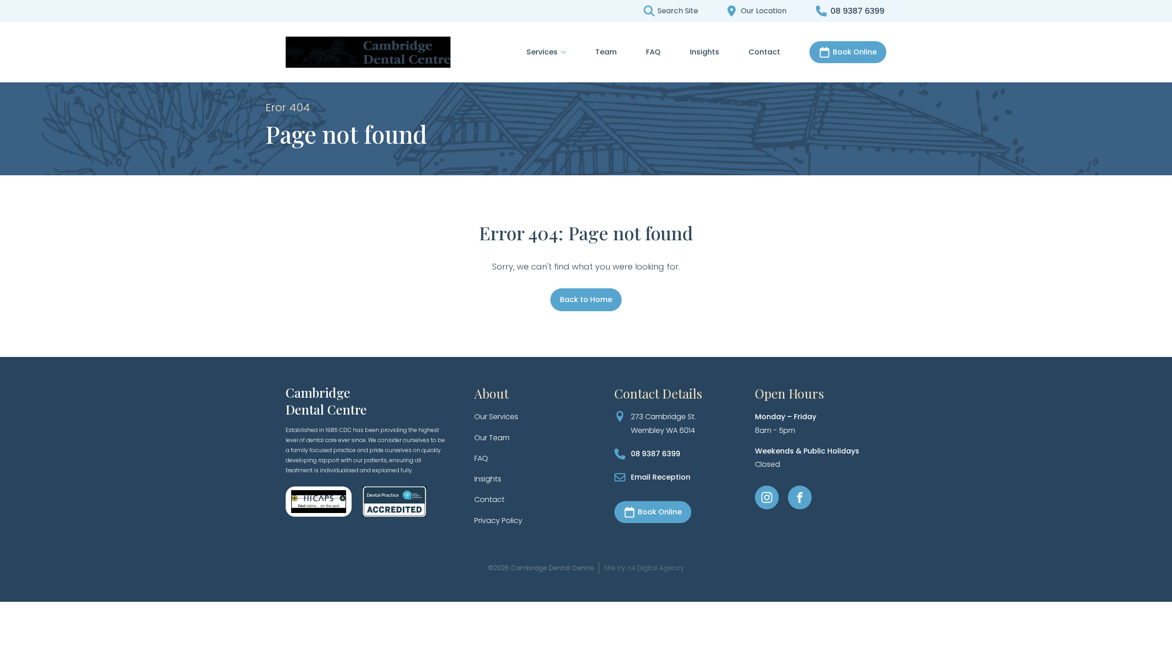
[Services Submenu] (562, 52)
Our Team (492, 437)
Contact (764, 52)
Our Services (496, 416)
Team (606, 52)
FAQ (653, 52)
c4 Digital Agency (655, 568)
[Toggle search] (669, 11)
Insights (704, 52)
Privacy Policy (498, 520)
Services (542, 52)
